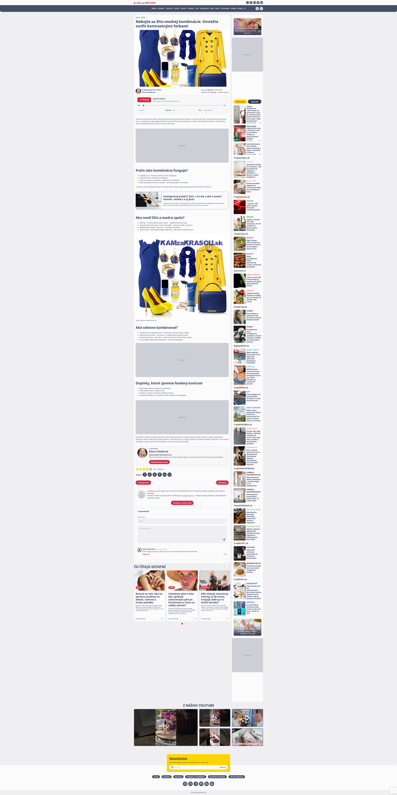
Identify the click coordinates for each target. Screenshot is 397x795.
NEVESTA (250, 162)
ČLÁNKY (249, 311)
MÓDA (217, 8)
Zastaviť (141, 110)
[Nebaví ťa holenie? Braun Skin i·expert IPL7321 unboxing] (215, 737)
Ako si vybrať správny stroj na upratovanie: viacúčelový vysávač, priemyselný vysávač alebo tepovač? (253, 457)
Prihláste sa (151, 491)
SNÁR (212, 8)
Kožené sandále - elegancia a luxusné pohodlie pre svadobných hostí (253, 187)
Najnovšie (254, 102)
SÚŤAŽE (239, 8)
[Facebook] (247, 2)
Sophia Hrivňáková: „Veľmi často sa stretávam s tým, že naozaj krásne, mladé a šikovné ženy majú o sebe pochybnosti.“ (253, 113)
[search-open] (261, 8)
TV (244, 8)
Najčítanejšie (240, 102)
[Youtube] (251, 2)
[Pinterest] (258, 2)
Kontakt (166, 777)
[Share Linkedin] (165, 475)
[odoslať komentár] (224, 539)
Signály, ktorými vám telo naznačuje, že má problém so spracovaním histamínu (253, 225)
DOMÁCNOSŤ (251, 428)
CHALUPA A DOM (253, 509)
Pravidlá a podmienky (196, 777)
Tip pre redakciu (236, 777)
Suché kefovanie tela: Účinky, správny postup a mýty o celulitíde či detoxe (253, 148)
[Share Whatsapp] (150, 475)
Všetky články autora (159, 462)
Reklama (178, 777)
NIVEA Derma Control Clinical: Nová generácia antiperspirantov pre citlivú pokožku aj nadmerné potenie (253, 376)
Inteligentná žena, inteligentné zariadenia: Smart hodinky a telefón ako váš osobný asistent (253, 335)
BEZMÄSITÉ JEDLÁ (253, 563)
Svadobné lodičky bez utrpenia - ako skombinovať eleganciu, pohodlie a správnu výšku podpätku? (253, 171)
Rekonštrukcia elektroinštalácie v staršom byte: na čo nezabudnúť (253, 481)
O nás (156, 777)
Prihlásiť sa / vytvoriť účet (182, 503)
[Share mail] (169, 475)
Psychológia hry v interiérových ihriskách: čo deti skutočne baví (253, 397)
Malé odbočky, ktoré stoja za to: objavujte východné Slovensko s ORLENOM (253, 357)
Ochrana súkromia (217, 777)
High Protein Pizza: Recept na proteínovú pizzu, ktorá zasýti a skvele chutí (253, 244)
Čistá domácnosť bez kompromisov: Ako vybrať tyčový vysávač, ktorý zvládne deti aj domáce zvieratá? (253, 592)
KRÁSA (154, 8)
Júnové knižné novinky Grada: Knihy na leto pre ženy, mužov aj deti (253, 609)
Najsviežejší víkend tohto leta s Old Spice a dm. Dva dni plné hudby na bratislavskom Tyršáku (253, 132)
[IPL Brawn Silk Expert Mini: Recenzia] (247, 737)
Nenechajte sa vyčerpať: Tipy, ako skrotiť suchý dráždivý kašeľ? (253, 316)
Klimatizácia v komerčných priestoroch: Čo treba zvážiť (252, 497)
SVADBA (233, 8)
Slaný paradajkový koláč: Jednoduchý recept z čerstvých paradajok (253, 261)
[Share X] (155, 475)
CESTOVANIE (225, 8)
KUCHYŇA (250, 547)
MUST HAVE (251, 181)
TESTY (197, 8)
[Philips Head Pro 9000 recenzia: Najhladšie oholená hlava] (247, 717)
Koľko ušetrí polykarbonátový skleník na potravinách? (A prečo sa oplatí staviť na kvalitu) (253, 415)
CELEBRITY (161, 8)
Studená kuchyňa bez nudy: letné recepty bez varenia (253, 569)
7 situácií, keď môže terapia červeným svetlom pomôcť (253, 207)
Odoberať (223, 767)
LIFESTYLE (169, 8)
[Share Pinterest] (160, 475)
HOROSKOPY (204, 8)
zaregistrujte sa (188, 495)
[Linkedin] (261, 2)
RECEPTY (184, 8)
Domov (138, 17)
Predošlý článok (143, 483)
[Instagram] (254, 2)
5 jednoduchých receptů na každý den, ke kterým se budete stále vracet (253, 297)
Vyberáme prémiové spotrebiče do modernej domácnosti (252, 554)
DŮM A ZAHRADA (253, 275)
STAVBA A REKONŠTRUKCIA (253, 473)
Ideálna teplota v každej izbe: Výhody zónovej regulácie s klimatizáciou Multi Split (253, 534)
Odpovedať (146, 554)
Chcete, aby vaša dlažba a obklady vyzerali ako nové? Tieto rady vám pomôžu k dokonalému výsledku (253, 437)
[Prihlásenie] (257, 8)
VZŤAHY (176, 8)
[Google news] (206, 784)
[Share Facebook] (145, 475)
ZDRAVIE (191, 8)
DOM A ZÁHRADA (253, 407)
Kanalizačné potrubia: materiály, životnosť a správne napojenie (251, 517)
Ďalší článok (222, 483)
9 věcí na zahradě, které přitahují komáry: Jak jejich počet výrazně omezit (253, 281)
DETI (248, 392)
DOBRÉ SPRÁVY (252, 350)
